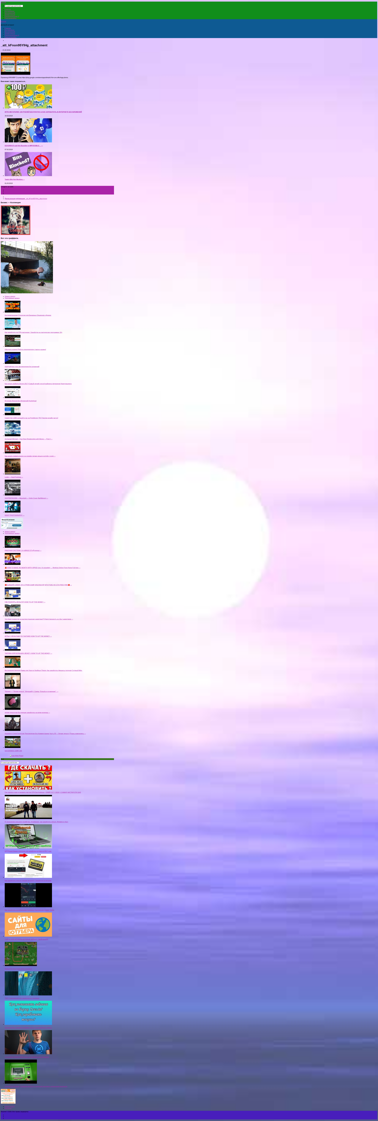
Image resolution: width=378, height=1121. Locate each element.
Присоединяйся (10, 18)
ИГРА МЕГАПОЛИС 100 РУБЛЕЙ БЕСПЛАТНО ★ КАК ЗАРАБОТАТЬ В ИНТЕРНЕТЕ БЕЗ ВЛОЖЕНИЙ (43, 112)
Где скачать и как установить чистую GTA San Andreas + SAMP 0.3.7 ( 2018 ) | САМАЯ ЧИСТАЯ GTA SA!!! (43, 792)
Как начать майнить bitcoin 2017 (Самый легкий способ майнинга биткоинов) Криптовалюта (38, 384)
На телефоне (9, 11)
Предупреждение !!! (12, 16)
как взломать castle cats (13, 751)
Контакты (8, 1108)
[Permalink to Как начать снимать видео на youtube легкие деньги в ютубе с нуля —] (12, 453)
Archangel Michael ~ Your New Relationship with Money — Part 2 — (28, 439)
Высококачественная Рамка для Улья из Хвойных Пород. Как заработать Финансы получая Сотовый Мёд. (43, 670)
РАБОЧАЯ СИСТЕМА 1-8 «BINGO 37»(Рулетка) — (23, 550)
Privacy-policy (10, 1106)
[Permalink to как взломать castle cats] (12, 747)
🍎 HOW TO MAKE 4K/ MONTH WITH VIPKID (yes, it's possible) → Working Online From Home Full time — (42, 568)
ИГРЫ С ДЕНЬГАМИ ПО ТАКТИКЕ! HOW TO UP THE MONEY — (28, 636)
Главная (8, 9)
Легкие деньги (10, 15)
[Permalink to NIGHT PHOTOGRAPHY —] (12, 512)
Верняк (3, 2)
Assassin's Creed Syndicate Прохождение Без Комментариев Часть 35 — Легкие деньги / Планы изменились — (45, 733)
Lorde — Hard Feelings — (14, 477)
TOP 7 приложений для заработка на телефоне (22, 998)
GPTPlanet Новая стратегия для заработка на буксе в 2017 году (28, 851)
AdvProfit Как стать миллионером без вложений (22, 366)
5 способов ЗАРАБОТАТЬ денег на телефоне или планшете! (27, 1057)
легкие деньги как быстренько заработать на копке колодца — (27, 712)
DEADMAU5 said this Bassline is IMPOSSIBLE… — (24, 146)
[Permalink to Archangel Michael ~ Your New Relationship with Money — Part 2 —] (12, 436)
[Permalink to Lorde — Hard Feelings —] (12, 474)
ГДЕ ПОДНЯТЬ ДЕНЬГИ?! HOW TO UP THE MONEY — (25, 602)
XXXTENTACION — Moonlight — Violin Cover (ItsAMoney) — (26, 498)
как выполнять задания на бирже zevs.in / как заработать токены (28, 1027)
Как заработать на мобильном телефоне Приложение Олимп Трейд (29, 910)
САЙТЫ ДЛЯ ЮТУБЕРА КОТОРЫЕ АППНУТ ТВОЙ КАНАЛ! (26, 939)
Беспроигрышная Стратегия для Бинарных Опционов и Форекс (28, 315)
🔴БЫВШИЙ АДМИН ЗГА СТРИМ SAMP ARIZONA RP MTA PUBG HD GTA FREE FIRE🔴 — (38, 585)
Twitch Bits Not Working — (15, 179)
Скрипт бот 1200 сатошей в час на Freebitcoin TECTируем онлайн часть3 (31, 418)
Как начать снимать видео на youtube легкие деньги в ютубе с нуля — (30, 456)
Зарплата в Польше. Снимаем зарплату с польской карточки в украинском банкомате (36, 1086)
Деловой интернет (8, 519)
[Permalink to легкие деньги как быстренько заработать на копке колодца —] (12, 709)
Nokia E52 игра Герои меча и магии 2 (18, 969)
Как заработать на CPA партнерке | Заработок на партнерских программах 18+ (33, 332)
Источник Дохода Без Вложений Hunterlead (20, 401)
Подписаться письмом (12, 527)
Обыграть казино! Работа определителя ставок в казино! (25, 349)
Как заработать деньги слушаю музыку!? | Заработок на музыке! (28, 880)
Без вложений (10, 13)
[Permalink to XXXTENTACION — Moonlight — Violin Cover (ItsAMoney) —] (12, 495)
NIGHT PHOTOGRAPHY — (14, 515)
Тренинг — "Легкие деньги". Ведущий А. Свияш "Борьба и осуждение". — (31, 691)
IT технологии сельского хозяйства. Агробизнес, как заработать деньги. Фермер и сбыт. (36, 822)
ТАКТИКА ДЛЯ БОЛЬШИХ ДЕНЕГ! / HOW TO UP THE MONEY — (28, 653)
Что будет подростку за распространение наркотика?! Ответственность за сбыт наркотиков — (39, 619)
